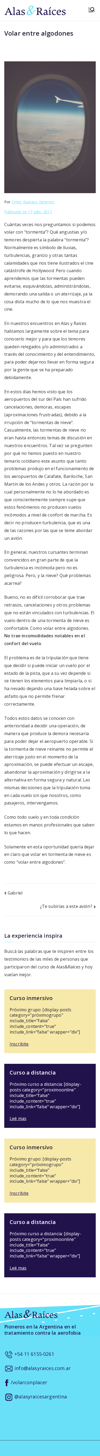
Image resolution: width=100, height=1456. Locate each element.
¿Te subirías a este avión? (66, 906)
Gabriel (15, 893)
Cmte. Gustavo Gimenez (33, 201)
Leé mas (18, 1118)
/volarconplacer (28, 1382)
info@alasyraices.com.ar (42, 1368)
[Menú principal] (91, 10)
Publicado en (28, 211)
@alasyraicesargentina (40, 1396)
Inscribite (19, 1044)
